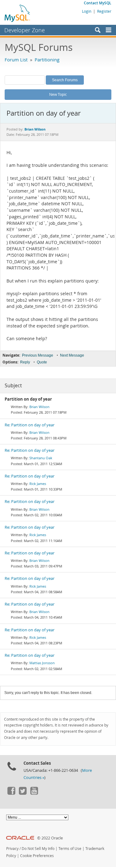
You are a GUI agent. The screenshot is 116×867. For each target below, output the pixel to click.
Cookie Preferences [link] (37, 855)
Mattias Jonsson (42, 662)
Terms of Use (69, 848)
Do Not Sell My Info (38, 848)
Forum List (16, 59)
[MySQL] (18, 13)
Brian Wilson (39, 406)
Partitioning (47, 59)
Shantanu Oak (40, 458)
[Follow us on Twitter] (23, 793)
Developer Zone (24, 30)
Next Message (72, 355)
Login (86, 11)
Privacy (12, 848)
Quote (42, 362)
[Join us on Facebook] (11, 793)
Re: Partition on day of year (29, 425)
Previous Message (37, 355)
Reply (25, 362)
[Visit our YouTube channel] (34, 793)
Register (104, 11)
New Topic (58, 94)
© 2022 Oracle (50, 838)
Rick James (37, 483)
